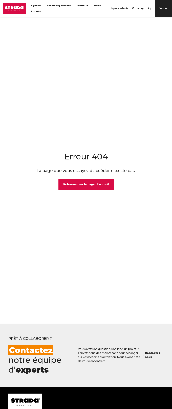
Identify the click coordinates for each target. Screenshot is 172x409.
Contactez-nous (153, 355)
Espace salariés (119, 8)
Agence (36, 5)
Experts (36, 11)
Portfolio (82, 5)
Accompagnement (59, 5)
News (97, 5)
